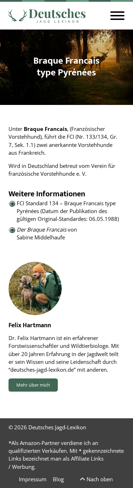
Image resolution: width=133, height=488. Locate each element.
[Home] (47, 16)
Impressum (32, 479)
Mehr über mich (33, 385)
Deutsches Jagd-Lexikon (57, 427)
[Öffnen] (117, 15)
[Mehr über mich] (35, 288)
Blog (58, 479)
